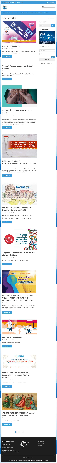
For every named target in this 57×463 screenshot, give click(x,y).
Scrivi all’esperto (38, 12)
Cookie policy (41, 443)
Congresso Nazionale (23, 12)
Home (3, 12)
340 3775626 (20, 2)
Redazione (12, 48)
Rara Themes (31, 460)
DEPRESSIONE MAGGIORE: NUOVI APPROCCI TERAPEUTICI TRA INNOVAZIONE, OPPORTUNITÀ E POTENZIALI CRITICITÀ (19, 298)
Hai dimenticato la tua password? (47, 63)
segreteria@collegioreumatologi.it (9, 2)
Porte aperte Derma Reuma (12, 337)
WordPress (40, 460)
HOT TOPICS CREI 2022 (11, 46)
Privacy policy (41, 441)
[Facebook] (24, 457)
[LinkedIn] (26, 457)
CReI (16, 460)
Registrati (47, 59)
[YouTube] (31, 457)
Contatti (46, 12)
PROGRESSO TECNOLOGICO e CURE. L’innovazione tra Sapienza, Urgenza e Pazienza (16, 375)
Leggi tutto (7, 56)
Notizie (8, 12)
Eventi (31, 12)
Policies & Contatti (50, 2)
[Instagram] (29, 457)
